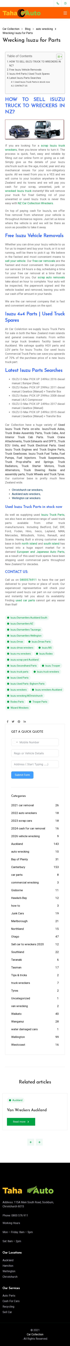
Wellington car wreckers (26, 498)
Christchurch (10, 1276)
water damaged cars (24, 1029)
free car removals (43, 261)
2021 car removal (22, 805)
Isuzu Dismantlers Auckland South (29, 617)
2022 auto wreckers (24, 813)
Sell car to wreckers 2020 (27, 944)
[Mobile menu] (65, 13)
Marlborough (19, 921)
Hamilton (8, 1265)
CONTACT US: (21, 85)
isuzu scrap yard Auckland (25, 659)
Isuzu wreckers (19, 689)
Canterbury (18, 867)
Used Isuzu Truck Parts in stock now (32, 82)
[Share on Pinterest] (19, 722)
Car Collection (35, 1334)
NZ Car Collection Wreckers (35, 203)
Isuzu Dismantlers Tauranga (26, 629)
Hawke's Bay (19, 898)
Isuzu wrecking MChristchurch (27, 695)
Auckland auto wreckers (26, 494)
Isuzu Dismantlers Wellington (26, 635)
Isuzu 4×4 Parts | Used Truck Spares (29, 73)
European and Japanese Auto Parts (40, 551)
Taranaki (16, 959)
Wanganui (17, 1021)
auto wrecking (20, 851)
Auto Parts (9, 1295)
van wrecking (19, 1006)
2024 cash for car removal (28, 828)
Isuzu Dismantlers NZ (22, 623)
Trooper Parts (39, 701)
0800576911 (28, 579)
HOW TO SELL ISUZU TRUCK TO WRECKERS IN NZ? (35, 63)
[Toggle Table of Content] (57, 57)
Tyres (14, 990)
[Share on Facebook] (7, 722)
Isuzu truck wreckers (48, 671)
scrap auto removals (51, 277)
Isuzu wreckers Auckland (48, 689)
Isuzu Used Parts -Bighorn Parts (28, 683)
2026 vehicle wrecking (25, 836)
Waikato (16, 1013)
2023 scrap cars (21, 820)
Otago (15, 936)
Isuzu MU (47, 647)
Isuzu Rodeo (46, 653)
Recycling (8, 1306)
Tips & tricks (19, 975)
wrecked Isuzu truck (18, 191)
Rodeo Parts (17, 701)
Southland (17, 952)
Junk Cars (17, 913)
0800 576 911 (19, 1215)
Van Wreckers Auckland (27, 1110)
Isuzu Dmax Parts (41, 641)
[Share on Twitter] (13, 722)
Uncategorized (20, 998)
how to (15, 905)
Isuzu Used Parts (20, 677)
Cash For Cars (11, 1301)
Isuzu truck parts (19, 671)
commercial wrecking (25, 882)
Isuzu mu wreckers (21, 653)
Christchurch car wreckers (27, 490)
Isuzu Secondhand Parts (24, 665)
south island (51, 543)
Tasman (16, 967)
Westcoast (18, 1044)
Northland (17, 929)
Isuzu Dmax (17, 641)
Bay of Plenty (19, 859)
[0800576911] (58, 3)
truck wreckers (20, 983)
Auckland (17, 844)
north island (29, 543)
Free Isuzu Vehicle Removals (25, 69)
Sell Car (7, 1312)
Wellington (18, 1037)
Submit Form (22, 775)
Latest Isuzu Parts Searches (25, 78)
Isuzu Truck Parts (52, 514)
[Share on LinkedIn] (25, 722)
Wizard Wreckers (20, 707)
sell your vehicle (15, 261)
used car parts (25, 600)
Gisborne (17, 890)
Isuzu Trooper (52, 665)
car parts (17, 874)
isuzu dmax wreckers (22, 647)
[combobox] (15, 742)
